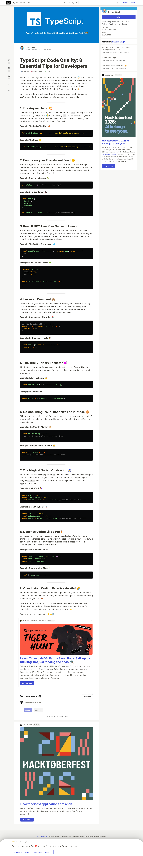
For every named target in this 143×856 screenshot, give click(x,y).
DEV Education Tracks (42, 839)
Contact (108, 839)
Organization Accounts (79, 839)
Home (7, 839)
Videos (31, 839)
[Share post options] (9, 91)
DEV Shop (133, 839)
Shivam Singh (30, 47)
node (47, 71)
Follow (118, 17)
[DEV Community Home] (8, 3)
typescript (25, 71)
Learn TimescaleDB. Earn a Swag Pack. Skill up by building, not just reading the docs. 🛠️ (55, 660)
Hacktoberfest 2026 (109, 154)
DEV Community (42, 836)
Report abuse (63, 716)
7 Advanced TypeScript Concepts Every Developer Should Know (117, 49)
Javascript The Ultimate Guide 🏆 (114, 67)
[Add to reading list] (9, 77)
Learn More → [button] (27, 820)
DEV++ (25, 839)
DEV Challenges (16, 839)
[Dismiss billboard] (138, 841)
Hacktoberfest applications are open (46, 804)
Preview (38, 710)
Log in (117, 3)
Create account (129, 3)
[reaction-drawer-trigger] (9, 61)
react (41, 71)
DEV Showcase (93, 839)
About (102, 839)
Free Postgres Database (120, 839)
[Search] (14, 3)
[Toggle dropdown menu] (91, 620)
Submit (28, 710)
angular (34, 71)
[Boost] (9, 83)
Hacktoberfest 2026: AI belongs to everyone (115, 142)
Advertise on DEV (64, 839)
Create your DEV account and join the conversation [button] (33, 852)
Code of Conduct (50, 716)
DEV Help (54, 839)
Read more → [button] (108, 166)
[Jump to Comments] (9, 69)
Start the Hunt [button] (27, 683)
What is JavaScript (113, 59)
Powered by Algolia (70, 3)
